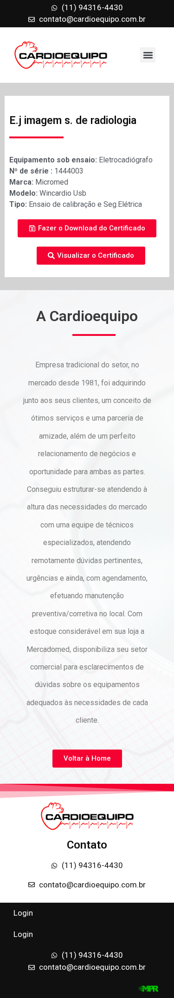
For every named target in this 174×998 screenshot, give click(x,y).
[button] (147, 54)
